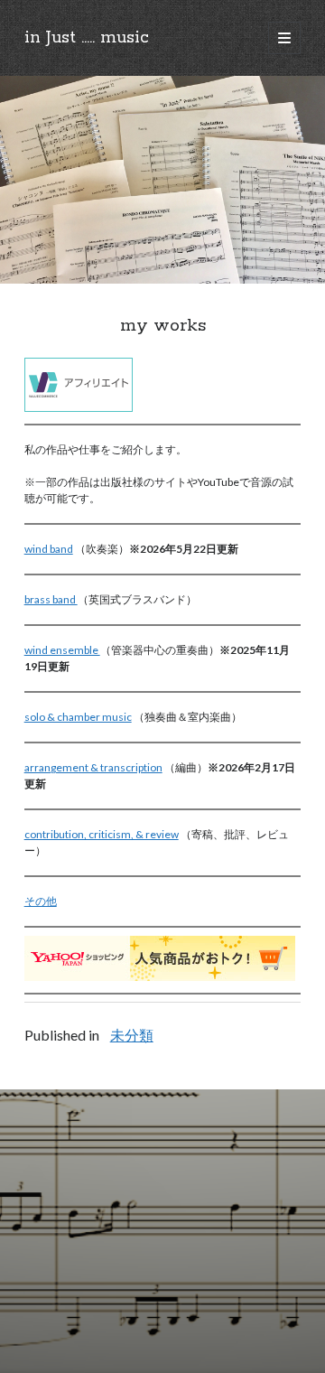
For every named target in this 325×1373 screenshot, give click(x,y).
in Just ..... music (86, 38)
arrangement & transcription (93, 767)
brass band (51, 599)
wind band (48, 549)
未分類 (131, 1034)
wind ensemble (62, 650)
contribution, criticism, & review (101, 834)
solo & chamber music (78, 717)
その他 (40, 901)
